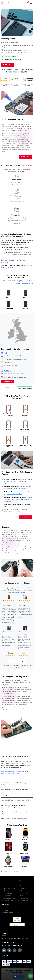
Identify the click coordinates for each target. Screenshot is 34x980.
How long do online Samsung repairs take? (14, 795)
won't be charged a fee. (14, 494)
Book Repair (7, 65)
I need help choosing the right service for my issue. (15, 757)
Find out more (10, 267)
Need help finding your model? (24, 284)
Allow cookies (18, 977)
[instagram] (14, 950)
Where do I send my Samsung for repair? (13, 819)
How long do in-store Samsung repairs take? (15, 800)
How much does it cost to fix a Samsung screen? (13, 783)
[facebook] (4, 950)
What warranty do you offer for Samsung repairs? (14, 812)
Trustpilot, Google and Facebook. (16, 488)
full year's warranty (10, 481)
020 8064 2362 (9, 942)
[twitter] (9, 950)
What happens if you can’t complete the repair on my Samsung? (13, 806)
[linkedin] (19, 950)
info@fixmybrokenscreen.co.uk (14, 945)
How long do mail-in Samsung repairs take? (14, 789)
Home (5, 871)
